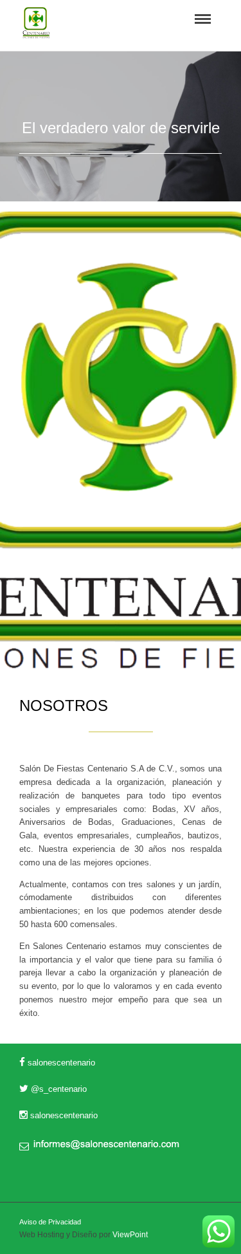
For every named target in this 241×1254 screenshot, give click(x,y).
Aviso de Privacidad (50, 1222)
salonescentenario (60, 1062)
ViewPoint (130, 1234)
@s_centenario (57, 1089)
